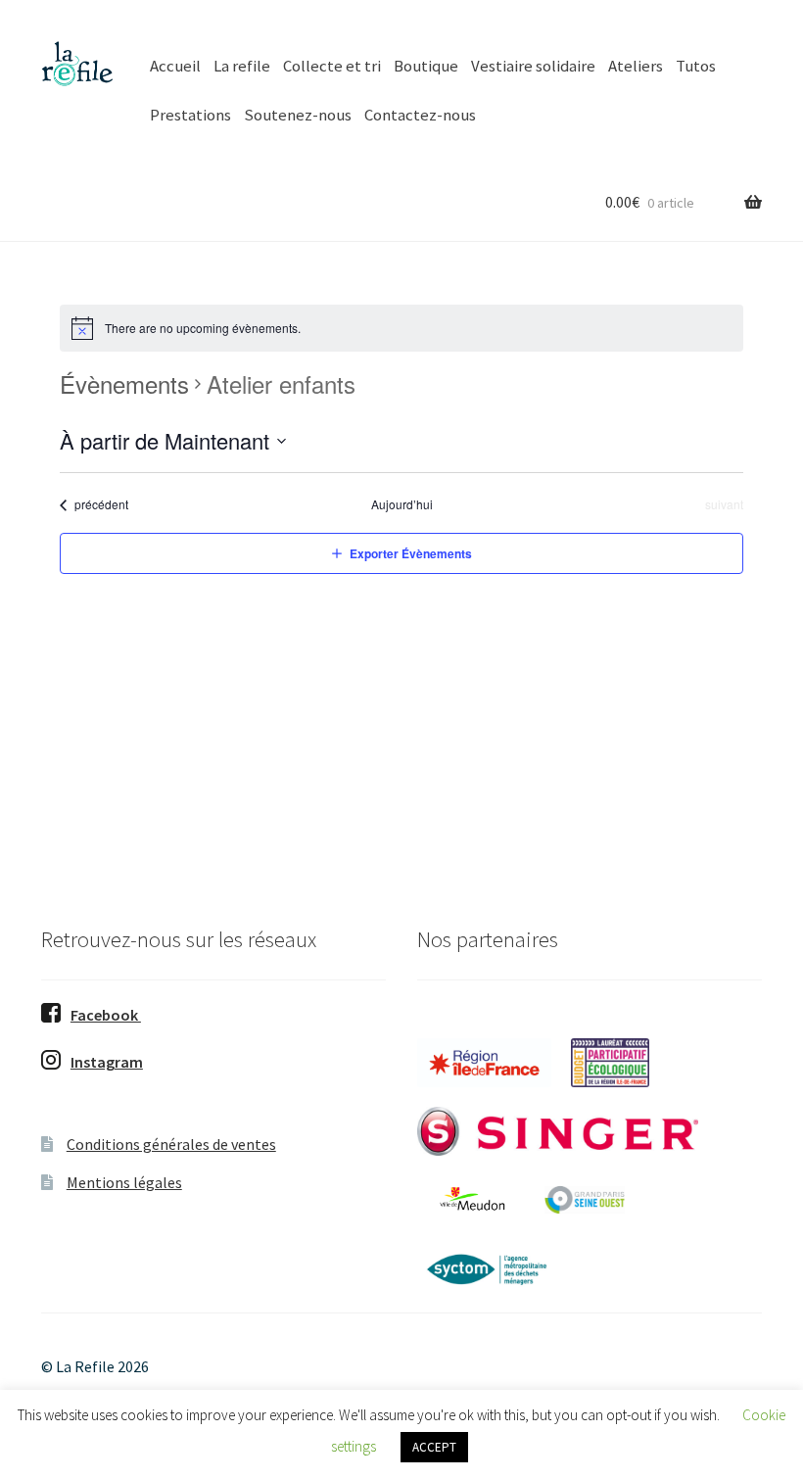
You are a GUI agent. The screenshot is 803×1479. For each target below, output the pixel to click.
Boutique (426, 65)
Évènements (124, 384)
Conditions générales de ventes (171, 1144)
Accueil (175, 65)
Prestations (190, 114)
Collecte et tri (332, 65)
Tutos (696, 65)
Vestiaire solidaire (533, 65)
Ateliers (635, 65)
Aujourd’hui (402, 504)
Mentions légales (124, 1182)
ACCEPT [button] (434, 1447)
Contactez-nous (420, 114)
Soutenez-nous (298, 114)
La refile (241, 65)
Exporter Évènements (411, 553)
